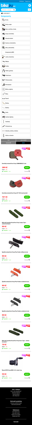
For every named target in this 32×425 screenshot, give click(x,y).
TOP (8, 140)
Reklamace (16, 410)
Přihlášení (21, 1)
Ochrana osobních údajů (16, 403)
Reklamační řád (16, 416)
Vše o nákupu (16, 389)
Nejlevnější (23, 140)
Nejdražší (8, 143)
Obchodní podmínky (16, 401)
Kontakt (16, 422)
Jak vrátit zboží (16, 413)
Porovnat (26, 171)
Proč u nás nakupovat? (16, 391)
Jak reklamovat (16, 412)
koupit (27, 167)
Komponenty (6, 13)
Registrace (27, 1)
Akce (23, 143)
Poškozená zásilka (16, 415)
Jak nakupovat (16, 396)
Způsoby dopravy (16, 393)
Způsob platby (16, 394)
